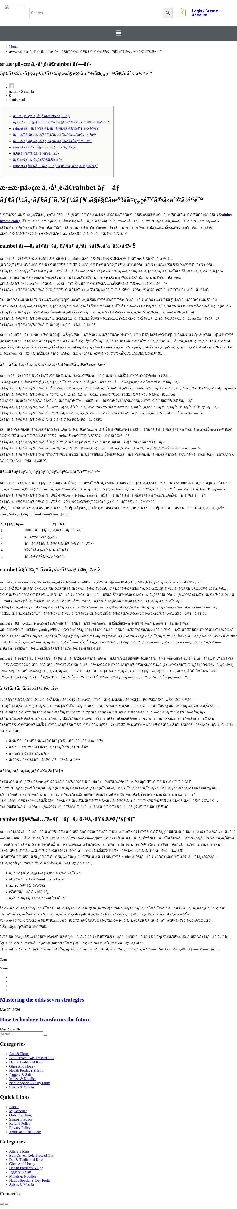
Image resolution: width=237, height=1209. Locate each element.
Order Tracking (20, 1115)
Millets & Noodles (22, 1079)
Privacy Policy (20, 1128)
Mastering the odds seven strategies (42, 1000)
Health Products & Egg (26, 1070)
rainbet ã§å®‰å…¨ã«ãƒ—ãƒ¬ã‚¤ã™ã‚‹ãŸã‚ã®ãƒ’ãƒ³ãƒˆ (55, 166)
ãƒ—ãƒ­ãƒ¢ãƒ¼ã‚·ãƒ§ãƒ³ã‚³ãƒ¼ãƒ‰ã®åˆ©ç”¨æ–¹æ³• (52, 141)
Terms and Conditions (25, 1132)
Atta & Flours (19, 1054)
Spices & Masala (21, 1087)
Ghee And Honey (22, 1066)
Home (14, 47)
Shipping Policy (21, 1119)
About (14, 1107)
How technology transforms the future (45, 1019)
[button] (118, 33)
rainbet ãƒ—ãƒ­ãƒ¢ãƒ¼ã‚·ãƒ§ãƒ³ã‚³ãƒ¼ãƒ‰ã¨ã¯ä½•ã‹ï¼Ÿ (56, 128)
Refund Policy (19, 1123)
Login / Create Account (205, 13)
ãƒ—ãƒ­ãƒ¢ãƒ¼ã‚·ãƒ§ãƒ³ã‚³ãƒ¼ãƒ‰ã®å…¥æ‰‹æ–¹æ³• (54, 135)
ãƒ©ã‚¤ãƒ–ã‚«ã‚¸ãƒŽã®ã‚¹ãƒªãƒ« (37, 160)
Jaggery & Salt (20, 1075)
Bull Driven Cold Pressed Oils (31, 1058)
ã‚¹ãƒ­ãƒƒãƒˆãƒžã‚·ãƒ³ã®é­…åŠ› (36, 153)
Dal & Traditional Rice (26, 1062)
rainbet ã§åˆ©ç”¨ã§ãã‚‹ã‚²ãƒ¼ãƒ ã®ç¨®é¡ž (44, 147)
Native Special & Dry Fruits (29, 1083)
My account (18, 1111)
